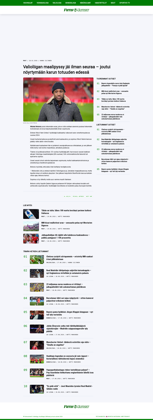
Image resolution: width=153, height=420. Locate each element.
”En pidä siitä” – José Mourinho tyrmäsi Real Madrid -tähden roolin (69, 387)
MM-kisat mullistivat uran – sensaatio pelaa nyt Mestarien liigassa (66, 224)
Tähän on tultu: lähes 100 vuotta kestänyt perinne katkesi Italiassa (66, 211)
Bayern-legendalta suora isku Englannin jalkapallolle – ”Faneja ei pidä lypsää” (115, 84)
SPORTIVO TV (124, 3)
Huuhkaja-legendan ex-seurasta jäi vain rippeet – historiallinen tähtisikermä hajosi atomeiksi (67, 357)
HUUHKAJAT (28, 3)
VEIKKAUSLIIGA (43, 3)
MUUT (113, 3)
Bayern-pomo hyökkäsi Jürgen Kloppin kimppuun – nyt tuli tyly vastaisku (69, 313)
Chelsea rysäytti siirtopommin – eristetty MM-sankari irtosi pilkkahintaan (69, 257)
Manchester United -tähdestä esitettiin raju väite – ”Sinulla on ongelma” (68, 343)
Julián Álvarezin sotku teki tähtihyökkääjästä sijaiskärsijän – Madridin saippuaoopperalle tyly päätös (67, 329)
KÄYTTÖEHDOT (125, 416)
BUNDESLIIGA (70, 3)
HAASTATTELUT (101, 3)
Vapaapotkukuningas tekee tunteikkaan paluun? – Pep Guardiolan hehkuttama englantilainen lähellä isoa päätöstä (69, 373)
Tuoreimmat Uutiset (106, 79)
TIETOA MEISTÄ (100, 416)
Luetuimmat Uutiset (105, 125)
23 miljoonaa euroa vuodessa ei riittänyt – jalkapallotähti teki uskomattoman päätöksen (66, 285)
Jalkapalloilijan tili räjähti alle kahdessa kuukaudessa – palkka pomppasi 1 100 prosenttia (65, 236)
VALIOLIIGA (57, 3)
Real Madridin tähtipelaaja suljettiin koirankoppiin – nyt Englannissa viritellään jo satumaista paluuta (68, 271)
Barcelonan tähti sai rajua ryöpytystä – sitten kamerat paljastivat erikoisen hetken (69, 299)
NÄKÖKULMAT (85, 3)
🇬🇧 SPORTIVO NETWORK (113, 416)
